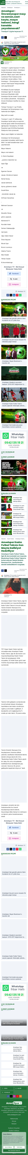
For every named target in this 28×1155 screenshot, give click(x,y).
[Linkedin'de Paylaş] (14, 295)
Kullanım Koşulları (14, 1128)
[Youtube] (17, 1096)
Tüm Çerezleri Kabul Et (14, 1150)
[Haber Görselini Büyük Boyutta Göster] (14, 53)
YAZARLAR (7, 1092)
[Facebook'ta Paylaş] (2, 37)
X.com (15, 279)
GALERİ (19, 1088)
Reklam (14, 1124)
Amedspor (10, 7)
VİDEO (5, 1088)
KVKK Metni (19, 1147)
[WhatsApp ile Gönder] (20, 295)
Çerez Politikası (8, 1147)
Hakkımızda (14, 1118)
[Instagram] (14, 1096)
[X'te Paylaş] (5, 37)
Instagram (15, 284)
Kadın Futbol (10, 538)
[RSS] (20, 1096)
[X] (11, 1096)
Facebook (15, 273)
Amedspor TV (8, 62)
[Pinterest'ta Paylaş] (17, 295)
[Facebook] (8, 1096)
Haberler (3, 7)
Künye (14, 1121)
